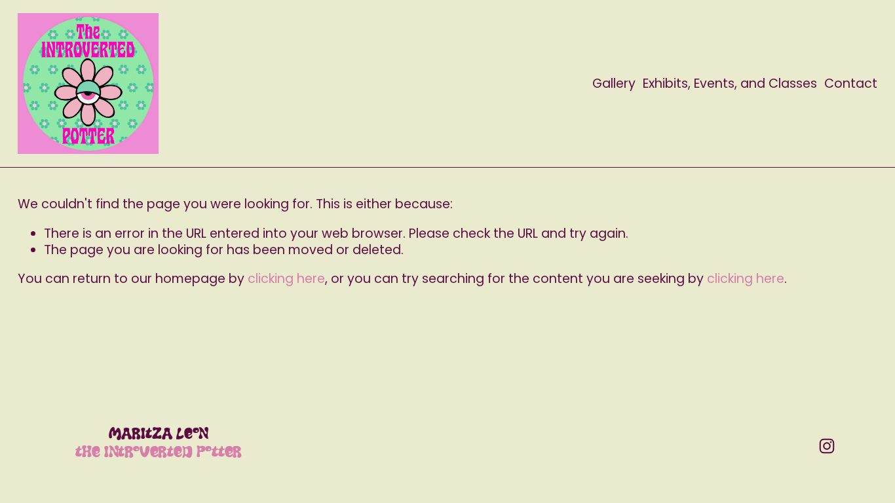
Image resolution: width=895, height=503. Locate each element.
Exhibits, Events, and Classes (730, 83)
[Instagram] (827, 446)
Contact (850, 83)
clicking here (286, 279)
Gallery (614, 83)
